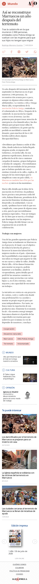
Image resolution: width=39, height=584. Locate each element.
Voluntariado (23, 343)
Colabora (19, 568)
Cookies (19, 574)
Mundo (13, 4)
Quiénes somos (19, 564)
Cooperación (9, 329)
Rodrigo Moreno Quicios (12, 45)
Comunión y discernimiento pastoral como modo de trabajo (11, 397)
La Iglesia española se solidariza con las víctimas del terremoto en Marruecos (18, 475)
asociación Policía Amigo (13, 108)
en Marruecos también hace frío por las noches (18, 180)
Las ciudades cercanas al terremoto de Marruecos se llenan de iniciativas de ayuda (19, 511)
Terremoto (8, 343)
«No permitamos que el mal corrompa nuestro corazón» (12, 359)
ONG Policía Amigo (25, 339)
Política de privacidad (20, 571)
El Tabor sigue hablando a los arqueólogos (9, 376)
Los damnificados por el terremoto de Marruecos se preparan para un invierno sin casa (19, 439)
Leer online (19, 558)
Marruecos (8, 339)
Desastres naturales (12, 334)
